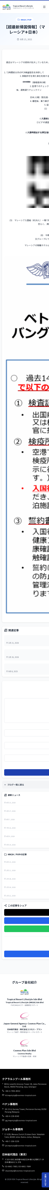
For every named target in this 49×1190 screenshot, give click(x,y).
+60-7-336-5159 (12, 1141)
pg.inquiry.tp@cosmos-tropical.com (21, 1120)
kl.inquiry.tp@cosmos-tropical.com (20, 1095)
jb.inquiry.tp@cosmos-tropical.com (20, 1145)
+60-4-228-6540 (12, 1116)
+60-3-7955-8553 (12, 1091)
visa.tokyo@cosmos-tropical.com (20, 1170)
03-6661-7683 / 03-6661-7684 (18, 1166)
